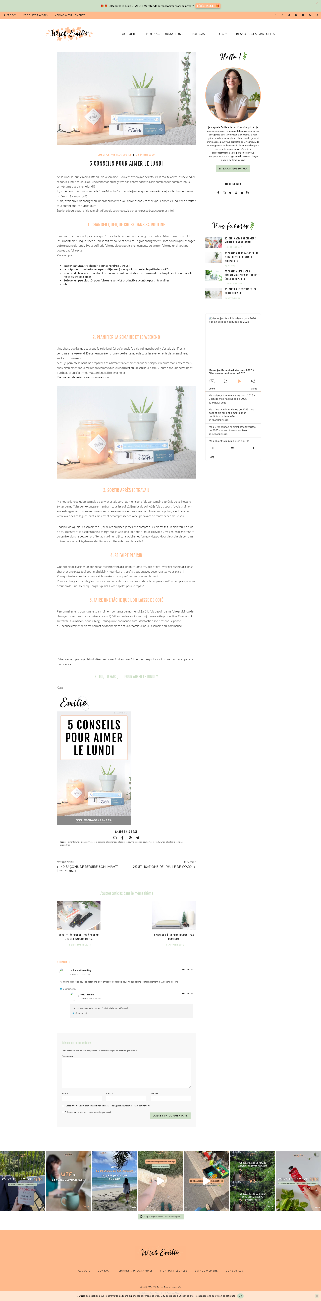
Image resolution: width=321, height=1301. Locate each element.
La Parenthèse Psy (80, 970)
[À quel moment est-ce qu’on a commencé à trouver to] (68, 1181)
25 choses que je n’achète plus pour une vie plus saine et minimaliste (241, 257)
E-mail (109, 1093)
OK (240, 1295)
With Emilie (87, 994)
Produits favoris (35, 15)
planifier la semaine (174, 841)
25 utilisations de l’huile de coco (162, 866)
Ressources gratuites (255, 34)
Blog (220, 34)
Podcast (199, 34)
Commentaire (68, 1056)
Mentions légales (173, 1270)
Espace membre (206, 1270)
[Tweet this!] (137, 838)
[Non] (316, 1296)
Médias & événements (70, 15)
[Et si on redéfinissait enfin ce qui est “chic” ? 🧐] (298, 1181)
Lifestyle (104, 154)
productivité (65, 844)
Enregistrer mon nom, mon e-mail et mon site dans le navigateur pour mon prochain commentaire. (108, 1105)
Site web (154, 1093)
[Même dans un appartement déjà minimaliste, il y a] (206, 1181)
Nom (65, 1093)
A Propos (10, 15)
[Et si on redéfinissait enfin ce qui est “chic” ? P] (22, 1181)
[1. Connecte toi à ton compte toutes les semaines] (160, 1181)
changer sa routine (126, 841)
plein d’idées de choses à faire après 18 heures (114, 659)
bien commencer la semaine (93, 841)
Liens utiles (234, 1270)
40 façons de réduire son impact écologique (87, 869)
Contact (104, 1270)
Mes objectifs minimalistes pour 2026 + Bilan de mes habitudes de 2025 (232, 397)
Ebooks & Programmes (136, 1270)
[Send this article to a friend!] (115, 838)
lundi (162, 841)
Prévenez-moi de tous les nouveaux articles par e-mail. (88, 1112)
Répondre (187, 969)
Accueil (129, 34)
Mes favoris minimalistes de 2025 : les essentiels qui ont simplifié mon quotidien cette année (231, 413)
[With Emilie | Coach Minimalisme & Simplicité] (70, 34)
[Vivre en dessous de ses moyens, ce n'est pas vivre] (114, 1181)
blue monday (111, 841)
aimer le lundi (74, 841)
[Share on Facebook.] (122, 838)
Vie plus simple (121, 154)
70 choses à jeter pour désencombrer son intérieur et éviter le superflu (242, 275)
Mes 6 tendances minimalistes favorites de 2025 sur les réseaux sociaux (232, 428)
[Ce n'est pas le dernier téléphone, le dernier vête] (252, 1181)
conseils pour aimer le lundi (147, 841)
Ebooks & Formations (163, 34)
